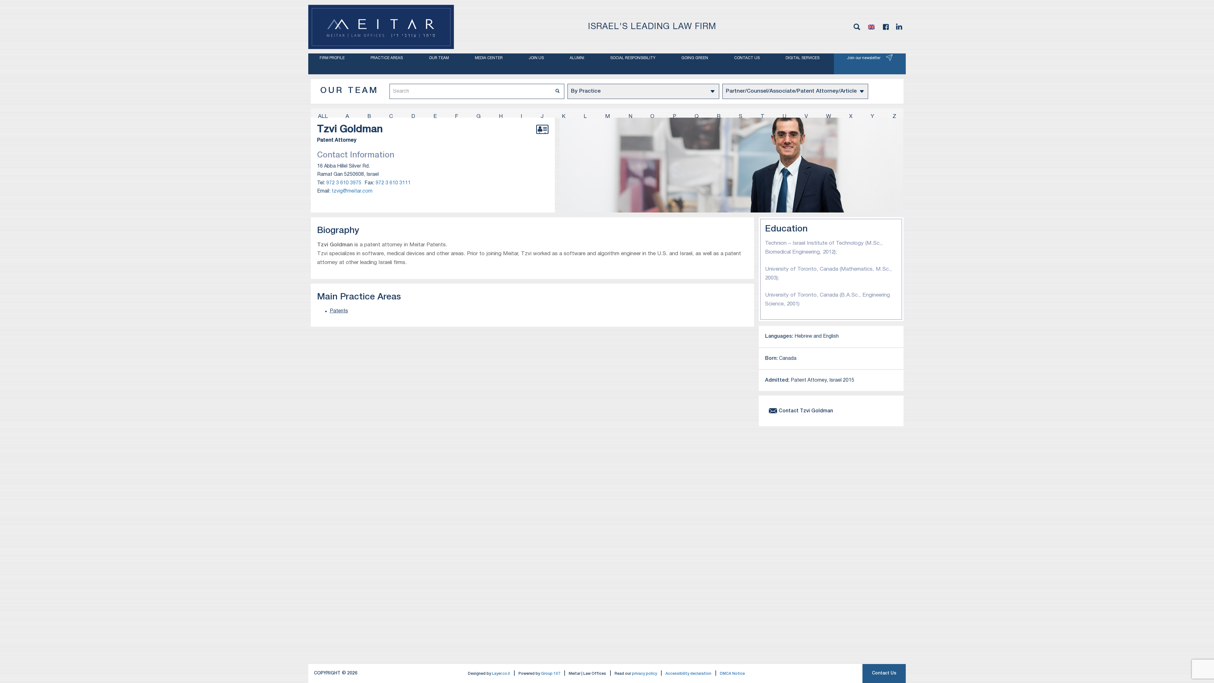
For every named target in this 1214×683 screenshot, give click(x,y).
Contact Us (884, 673)
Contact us (747, 58)
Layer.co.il (501, 673)
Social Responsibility (632, 58)
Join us (536, 58)
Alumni (577, 58)
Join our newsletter (863, 58)
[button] (871, 27)
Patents (339, 311)
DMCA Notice (732, 673)
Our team (439, 58)
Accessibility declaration (688, 673)
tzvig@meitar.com (352, 191)
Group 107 (550, 673)
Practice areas (387, 58)
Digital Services (802, 58)
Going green (694, 58)
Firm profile (332, 58)
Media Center (489, 58)
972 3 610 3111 (393, 183)
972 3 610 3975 (343, 183)
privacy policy (644, 673)
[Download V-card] (542, 136)
